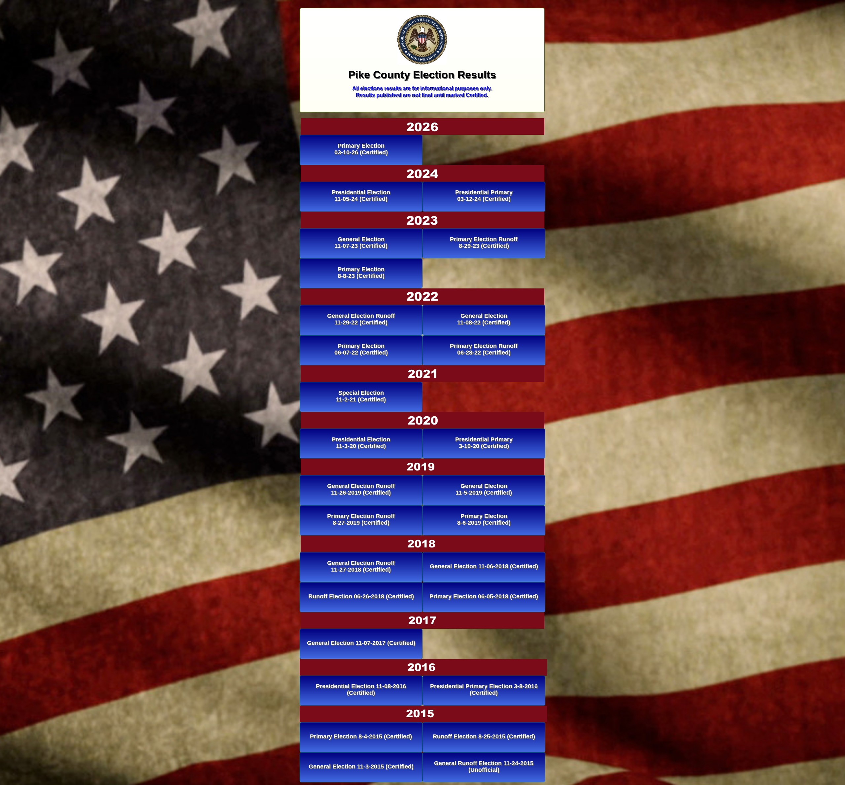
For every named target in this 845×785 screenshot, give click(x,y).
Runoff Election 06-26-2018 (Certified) (361, 596)
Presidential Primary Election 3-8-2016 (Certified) (484, 689)
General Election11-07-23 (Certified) (361, 242)
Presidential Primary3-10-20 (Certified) (484, 442)
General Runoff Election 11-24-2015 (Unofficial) (483, 766)
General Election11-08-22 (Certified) (483, 319)
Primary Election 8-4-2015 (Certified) (361, 736)
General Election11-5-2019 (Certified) (484, 489)
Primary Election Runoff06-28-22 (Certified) (484, 349)
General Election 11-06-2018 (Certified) (484, 566)
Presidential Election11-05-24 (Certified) (361, 195)
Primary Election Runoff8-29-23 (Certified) (484, 242)
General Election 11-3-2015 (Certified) (361, 766)
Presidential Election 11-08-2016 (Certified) (361, 689)
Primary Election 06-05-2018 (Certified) (483, 596)
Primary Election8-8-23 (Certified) (361, 272)
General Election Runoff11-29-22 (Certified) (361, 319)
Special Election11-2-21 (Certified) (361, 396)
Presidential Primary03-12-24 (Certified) (484, 195)
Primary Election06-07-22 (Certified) (361, 349)
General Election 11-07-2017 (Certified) (361, 643)
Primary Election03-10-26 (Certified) (361, 149)
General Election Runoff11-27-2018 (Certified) (361, 566)
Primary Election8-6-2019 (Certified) (484, 519)
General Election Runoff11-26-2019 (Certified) (361, 489)
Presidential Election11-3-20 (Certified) (361, 442)
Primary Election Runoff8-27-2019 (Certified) (361, 519)
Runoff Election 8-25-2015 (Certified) (484, 736)
